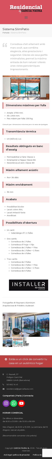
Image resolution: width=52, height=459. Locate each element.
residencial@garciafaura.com (20, 389)
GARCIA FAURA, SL (22, 448)
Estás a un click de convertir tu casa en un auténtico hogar (28, 361)
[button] (26, 17)
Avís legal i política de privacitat (17, 455)
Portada (6, 33)
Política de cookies (40, 455)
